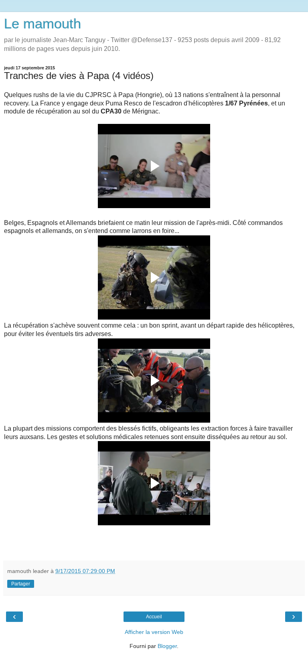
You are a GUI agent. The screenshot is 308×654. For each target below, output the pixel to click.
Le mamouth (42, 23)
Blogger (167, 646)
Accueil (154, 617)
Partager (20, 584)
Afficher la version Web (154, 632)
